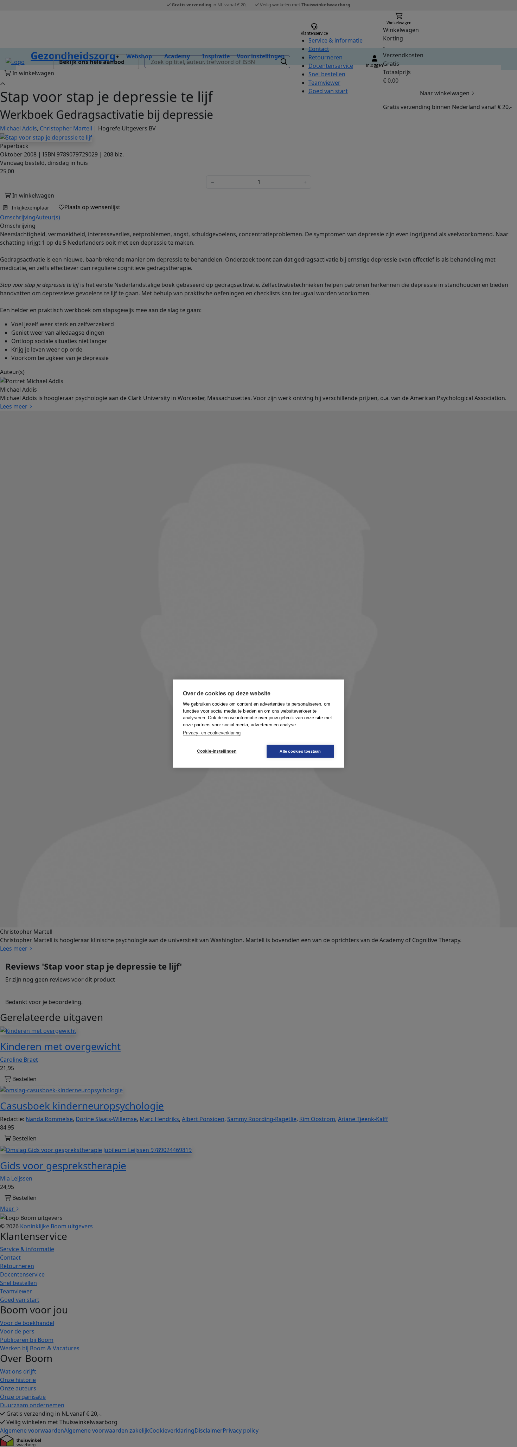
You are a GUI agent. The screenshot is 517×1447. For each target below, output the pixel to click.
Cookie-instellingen (217, 751)
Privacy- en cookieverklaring (212, 732)
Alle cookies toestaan (300, 751)
